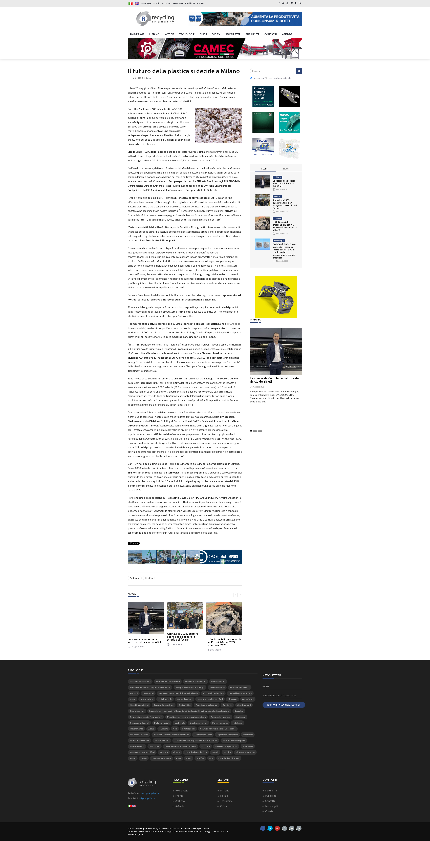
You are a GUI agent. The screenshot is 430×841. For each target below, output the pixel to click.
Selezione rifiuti (162, 740)
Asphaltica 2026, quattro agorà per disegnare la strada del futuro (182, 636)
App (175, 728)
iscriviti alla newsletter (283, 705)
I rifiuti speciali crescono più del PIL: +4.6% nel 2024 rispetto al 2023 (224, 642)
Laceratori (248, 734)
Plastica (149, 578)
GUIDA (203, 34)
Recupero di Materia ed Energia (190, 687)
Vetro (133, 758)
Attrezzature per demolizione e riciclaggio (178, 693)
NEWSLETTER (233, 34)
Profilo (157, 3)
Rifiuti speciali (188, 728)
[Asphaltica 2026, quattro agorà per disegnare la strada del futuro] (185, 615)
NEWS (286, 168)
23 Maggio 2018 (142, 77)
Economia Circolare (139, 734)
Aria (211, 758)
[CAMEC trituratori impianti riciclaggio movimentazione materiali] (215, 48)
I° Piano (277, 177)
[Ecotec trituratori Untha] (263, 96)
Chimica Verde (165, 699)
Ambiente (134, 578)
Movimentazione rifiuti (195, 681)
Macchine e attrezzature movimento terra (186, 717)
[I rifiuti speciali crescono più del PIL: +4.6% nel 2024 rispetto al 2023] (224, 618)
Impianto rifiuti (218, 681)
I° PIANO (154, 34)
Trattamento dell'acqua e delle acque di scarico (195, 740)
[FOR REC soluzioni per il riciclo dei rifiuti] (245, 19)
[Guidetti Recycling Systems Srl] (289, 148)
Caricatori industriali (139, 723)
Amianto (164, 752)
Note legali (271, 806)
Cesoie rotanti (244, 705)
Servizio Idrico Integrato (234, 740)
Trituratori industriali (239, 687)
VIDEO (216, 34)
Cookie (269, 811)
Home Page (146, 3)
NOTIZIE (169, 34)
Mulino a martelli (161, 723)
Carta (132, 699)
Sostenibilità (184, 705)
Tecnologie (279, 241)
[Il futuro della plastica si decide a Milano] (218, 125)
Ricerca (176, 752)
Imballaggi (237, 723)
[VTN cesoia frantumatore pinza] (289, 96)
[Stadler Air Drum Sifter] (263, 148)
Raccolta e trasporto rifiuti (142, 752)
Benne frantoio (137, 746)
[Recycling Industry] (155, 18)
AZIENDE (287, 34)
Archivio (166, 3)
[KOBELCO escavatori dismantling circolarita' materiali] (289, 122)
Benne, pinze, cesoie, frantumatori (146, 717)
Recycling (238, 711)
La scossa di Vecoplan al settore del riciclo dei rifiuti (145, 641)
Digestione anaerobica (227, 734)
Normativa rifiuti (184, 699)
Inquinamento (136, 728)
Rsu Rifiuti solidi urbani (228, 758)
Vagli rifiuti (180, 723)
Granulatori (148, 693)
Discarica (205, 746)
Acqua (151, 728)
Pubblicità (190, 3)
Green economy (217, 687)
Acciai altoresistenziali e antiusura (180, 746)
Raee (178, 758)
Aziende (179, 806)
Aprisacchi (240, 717)
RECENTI (265, 168)
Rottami (134, 693)
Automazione (146, 699)
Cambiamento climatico (207, 705)
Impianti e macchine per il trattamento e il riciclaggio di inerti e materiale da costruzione (189, 711)
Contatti (201, 3)
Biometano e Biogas (245, 752)
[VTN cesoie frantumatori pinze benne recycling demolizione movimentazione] (276, 297)
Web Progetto (136, 834)
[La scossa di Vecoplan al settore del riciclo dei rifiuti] (146, 618)
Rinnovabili (248, 746)
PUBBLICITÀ (252, 34)
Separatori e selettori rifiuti (210, 699)
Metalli (215, 752)
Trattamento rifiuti (203, 734)
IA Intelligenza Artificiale (240, 693)
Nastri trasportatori (139, 705)
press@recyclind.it (149, 793)
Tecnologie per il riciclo (196, 752)
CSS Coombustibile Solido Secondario (218, 728)
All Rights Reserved (162, 828)
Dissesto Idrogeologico (226, 746)
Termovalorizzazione (164, 705)
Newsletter (178, 3)
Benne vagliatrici (220, 723)
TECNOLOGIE (187, 34)
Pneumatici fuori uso (220, 717)
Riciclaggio (154, 746)
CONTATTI (270, 34)
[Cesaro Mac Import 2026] (185, 557)
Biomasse (232, 699)
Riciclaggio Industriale (213, 693)
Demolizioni (247, 699)
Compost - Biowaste (161, 758)
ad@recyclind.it (147, 798)
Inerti (188, 758)
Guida (223, 806)
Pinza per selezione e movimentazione (171, 734)
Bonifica (200, 758)
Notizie (277, 196)
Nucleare (163, 728)
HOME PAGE (137, 34)
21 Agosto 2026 (258, 386)
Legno (144, 758)
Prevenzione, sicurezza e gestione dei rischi (150, 687)
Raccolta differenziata (140, 681)
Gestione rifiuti (137, 711)
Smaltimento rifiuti (198, 723)
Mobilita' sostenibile (139, 740)
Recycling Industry (143, 828)
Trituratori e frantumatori (168, 681)
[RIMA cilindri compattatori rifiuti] (263, 122)
